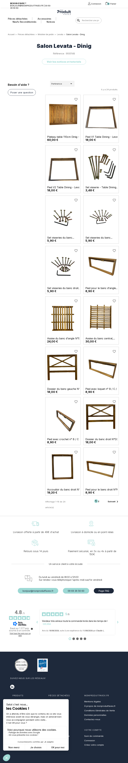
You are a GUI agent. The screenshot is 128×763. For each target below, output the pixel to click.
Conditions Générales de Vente (99, 710)
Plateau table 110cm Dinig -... (64, 136)
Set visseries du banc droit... (63, 288)
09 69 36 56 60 (76, 590)
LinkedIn (12, 687)
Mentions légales (92, 701)
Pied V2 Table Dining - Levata (64, 187)
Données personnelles (95, 715)
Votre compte (93, 730)
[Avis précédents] (37, 622)
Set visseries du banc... (60, 237)
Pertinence (62, 84)
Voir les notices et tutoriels (64, 61)
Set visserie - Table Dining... (101, 187)
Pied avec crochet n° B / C (63, 439)
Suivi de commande (93, 736)
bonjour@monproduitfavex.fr (38, 590)
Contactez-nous (92, 719)
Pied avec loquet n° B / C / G (102, 388)
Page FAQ (103, 590)
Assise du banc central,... (100, 338)
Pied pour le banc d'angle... (101, 288)
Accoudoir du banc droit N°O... (65, 489)
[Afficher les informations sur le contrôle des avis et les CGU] (32, 629)
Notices (51, 21)
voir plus (47, 623)
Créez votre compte (94, 745)
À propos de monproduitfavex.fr (100, 706)
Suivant (113, 501)
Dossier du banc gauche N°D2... (66, 388)
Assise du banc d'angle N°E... (64, 338)
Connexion (89, 740)
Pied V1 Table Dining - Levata (102, 136)
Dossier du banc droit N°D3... (102, 439)
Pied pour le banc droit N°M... (103, 489)
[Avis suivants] (118, 622)
